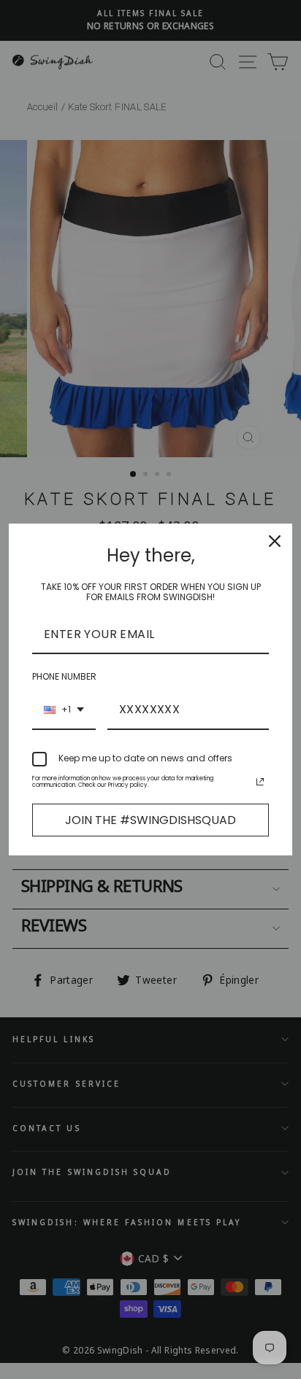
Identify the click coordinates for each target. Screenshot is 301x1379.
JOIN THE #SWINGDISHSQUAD (150, 820)
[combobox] (64, 710)
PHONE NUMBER (64, 676)
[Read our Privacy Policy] (260, 782)
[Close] (274, 541)
